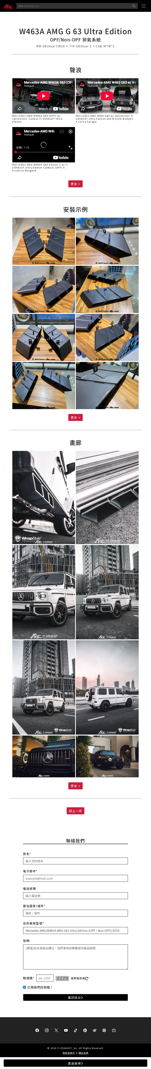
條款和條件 (69, 1052)
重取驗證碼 (78, 978)
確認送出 (74, 997)
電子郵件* (30, 871)
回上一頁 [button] (75, 811)
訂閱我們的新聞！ (40, 987)
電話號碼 (29, 888)
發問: (27, 940)
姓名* (27, 854)
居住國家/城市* (34, 906)
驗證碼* (28, 978)
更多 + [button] (75, 184)
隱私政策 (84, 1052)
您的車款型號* (33, 923)
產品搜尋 (74, 1063)
